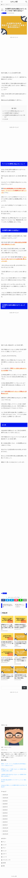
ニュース (5, 856)
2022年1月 (5, 825)
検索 (24, 687)
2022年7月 (5, 806)
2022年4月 (5, 816)
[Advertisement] (14, 53)
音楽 (4, 865)
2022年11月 (5, 794)
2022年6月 (5, 810)
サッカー (5, 850)
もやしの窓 (14, 1)
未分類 (4, 862)
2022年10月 (5, 797)
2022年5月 (5, 813)
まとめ (6, 119)
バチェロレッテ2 (6, 859)
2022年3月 (5, 819)
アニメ (4, 841)
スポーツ (4, 13)
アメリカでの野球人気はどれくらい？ (14, 111)
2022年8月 (5, 803)
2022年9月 (5, 800)
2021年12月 (5, 828)
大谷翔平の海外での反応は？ (11, 113)
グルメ (4, 847)
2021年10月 (5, 834)
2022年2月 (5, 822)
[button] (26, 1)
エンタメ (5, 844)
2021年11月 (5, 831)
